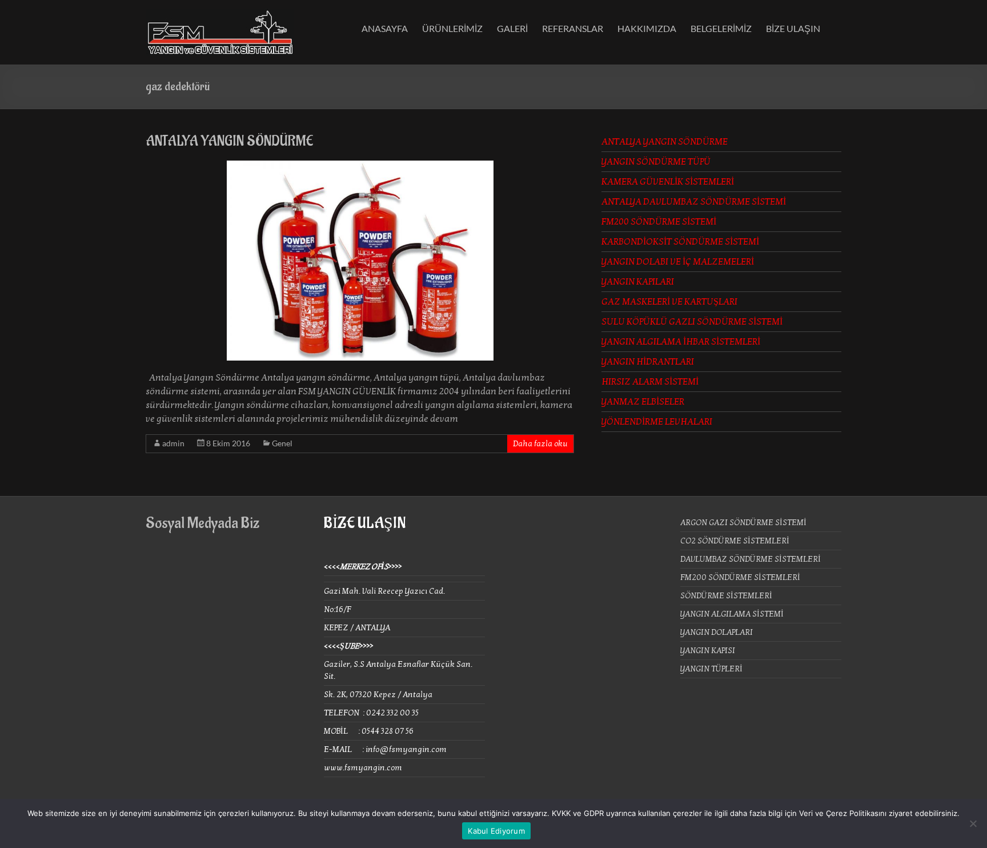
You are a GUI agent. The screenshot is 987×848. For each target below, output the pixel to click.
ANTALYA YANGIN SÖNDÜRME (230, 141)
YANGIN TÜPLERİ (711, 669)
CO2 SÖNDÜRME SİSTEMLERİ (734, 541)
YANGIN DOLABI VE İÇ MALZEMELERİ (677, 261)
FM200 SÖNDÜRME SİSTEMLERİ (740, 577)
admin (173, 443)
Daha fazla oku (540, 444)
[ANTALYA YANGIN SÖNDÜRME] (360, 166)
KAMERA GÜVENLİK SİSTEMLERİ (667, 181)
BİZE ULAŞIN (793, 28)
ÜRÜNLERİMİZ (452, 28)
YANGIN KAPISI (707, 650)
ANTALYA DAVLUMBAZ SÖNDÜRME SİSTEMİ (693, 201)
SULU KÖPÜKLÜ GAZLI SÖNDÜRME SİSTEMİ (692, 321)
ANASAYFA (385, 28)
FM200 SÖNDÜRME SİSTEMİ (658, 221)
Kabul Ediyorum (496, 830)
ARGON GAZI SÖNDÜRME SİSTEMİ (743, 522)
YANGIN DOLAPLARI (716, 632)
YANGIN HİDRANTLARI (647, 361)
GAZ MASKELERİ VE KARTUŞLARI (669, 301)
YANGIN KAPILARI (637, 281)
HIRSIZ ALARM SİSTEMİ (650, 381)
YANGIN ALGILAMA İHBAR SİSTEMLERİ (680, 341)
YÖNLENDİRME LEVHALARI (656, 421)
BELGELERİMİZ (721, 28)
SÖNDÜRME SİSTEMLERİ (726, 596)
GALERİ (512, 28)
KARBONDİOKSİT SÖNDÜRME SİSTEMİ (680, 241)
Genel (282, 443)
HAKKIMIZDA (646, 28)
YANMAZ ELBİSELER (642, 401)
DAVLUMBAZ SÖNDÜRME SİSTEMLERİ (750, 559)
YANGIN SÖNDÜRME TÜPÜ (656, 161)
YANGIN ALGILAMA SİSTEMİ (732, 614)
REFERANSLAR (572, 28)
